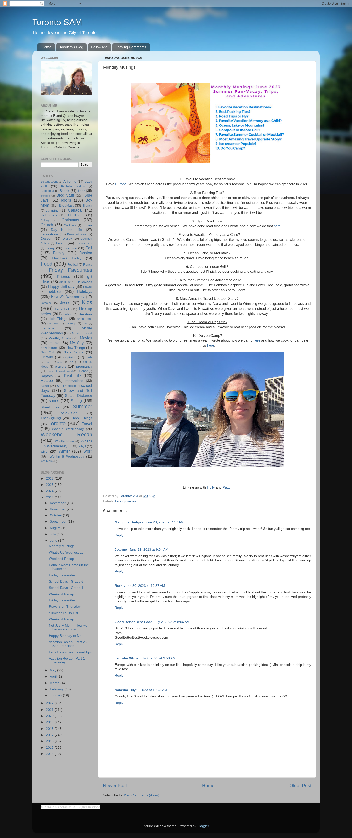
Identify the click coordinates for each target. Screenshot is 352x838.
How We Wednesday (67, 297)
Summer (82, 406)
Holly (211, 487)
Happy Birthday (61, 286)
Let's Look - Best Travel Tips (70, 652)
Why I (82, 446)
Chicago (45, 220)
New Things (76, 348)
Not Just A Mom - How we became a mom (68, 627)
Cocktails (70, 225)
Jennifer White (126, 658)
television (69, 413)
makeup (71, 323)
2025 (50, 485)
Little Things (57, 319)
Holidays (84, 291)
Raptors (47, 376)
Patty (226, 487)
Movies (86, 338)
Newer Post (115, 785)
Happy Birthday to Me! (66, 636)
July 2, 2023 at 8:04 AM (172, 622)
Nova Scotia (73, 352)
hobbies (54, 291)
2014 (50, 754)
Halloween (84, 282)
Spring (76, 400)
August (55, 528)
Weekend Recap (66, 434)
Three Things (81, 418)
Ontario (47, 357)
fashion (86, 253)
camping (52, 210)
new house (49, 348)
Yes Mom (47, 461)
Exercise (70, 248)
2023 (50, 497)
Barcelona (47, 191)
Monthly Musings (61, 546)
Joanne (121, 549)
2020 (50, 716)
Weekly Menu (64, 441)
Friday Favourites (70, 270)
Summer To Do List (63, 613)
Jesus (65, 302)
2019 (50, 722)
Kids (87, 302)
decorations (49, 234)
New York (48, 352)
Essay (50, 248)
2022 (50, 703)
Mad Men (53, 323)
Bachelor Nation (73, 186)
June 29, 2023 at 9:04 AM (148, 549)
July (53, 534)
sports (54, 400)
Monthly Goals (59, 338)
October (56, 515)
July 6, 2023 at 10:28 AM (148, 690)
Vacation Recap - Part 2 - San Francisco (68, 644)
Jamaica (46, 303)
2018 (50, 728)
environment (84, 243)
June (54, 540)
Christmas (70, 220)
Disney (67, 238)
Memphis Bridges (129, 522)
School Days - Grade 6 (66, 581)
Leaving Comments (131, 47)
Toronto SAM (57, 22)
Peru (48, 362)
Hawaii (87, 287)
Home (46, 47)
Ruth (119, 586)
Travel (87, 424)
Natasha (121, 690)
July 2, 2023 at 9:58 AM (158, 658)
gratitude (65, 282)
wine (44, 451)
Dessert (46, 238)
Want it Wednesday (68, 429)
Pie (70, 362)
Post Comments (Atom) (141, 795)
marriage (47, 328)
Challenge (76, 215)
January (56, 695)
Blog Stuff (65, 195)
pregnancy (84, 366)
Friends (63, 276)
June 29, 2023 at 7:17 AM (164, 522)
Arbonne (69, 181)
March (55, 683)
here (277, 226)
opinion (70, 357)
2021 (50, 710)
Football (73, 264)
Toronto (57, 423)
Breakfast (66, 205)
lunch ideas (84, 319)
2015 (50, 747)
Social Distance (78, 395)
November (58, 509)
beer (81, 191)
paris (89, 357)
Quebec (83, 371)
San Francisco (66, 386)
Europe (120, 184)
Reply (119, 535)
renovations (74, 381)
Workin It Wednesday (67, 456)
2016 (50, 741)
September (59, 521)
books (66, 200)
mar (85, 323)
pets (59, 362)
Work (87, 451)
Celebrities (49, 215)
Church (47, 225)
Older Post (300, 785)
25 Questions (49, 181)
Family (58, 253)
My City (77, 343)
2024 (50, 491)
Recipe (47, 380)
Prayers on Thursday (65, 606)
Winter (64, 451)
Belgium (45, 195)
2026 (50, 478)
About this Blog (71, 47)
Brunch (87, 205)
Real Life (72, 376)
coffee (87, 225)
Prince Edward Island (60, 371)
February (57, 689)
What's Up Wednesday (66, 552)
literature (85, 314)
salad (45, 386)
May (53, 670)
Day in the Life (66, 230)
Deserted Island (77, 234)
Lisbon (67, 314)
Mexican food (82, 333)
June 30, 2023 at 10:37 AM (144, 586)
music (54, 343)
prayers (60, 366)
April (53, 676)
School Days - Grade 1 (66, 587)
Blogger (203, 826)
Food (46, 264)
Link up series (125, 501)
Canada (75, 210)
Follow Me (99, 47)
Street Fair (50, 407)
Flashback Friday (67, 258)
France (87, 264)
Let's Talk (62, 309)
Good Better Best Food (134, 622)
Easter (61, 243)
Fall (89, 248)
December (58, 503)
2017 (50, 735)
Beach (64, 191)
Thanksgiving (51, 418)
